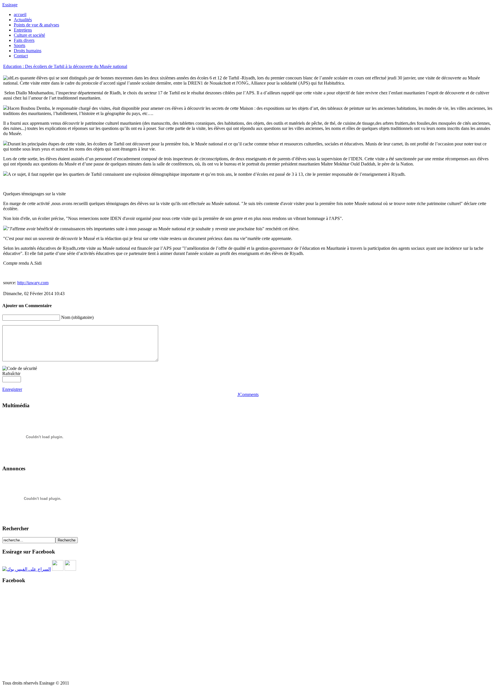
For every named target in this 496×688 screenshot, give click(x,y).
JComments (248, 394)
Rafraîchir (11, 373)
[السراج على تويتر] (57, 569)
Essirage (10, 4)
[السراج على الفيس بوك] (26, 569)
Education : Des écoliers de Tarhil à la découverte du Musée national (65, 66)
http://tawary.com (33, 282)
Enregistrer (12, 389)
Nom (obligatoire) (77, 317)
